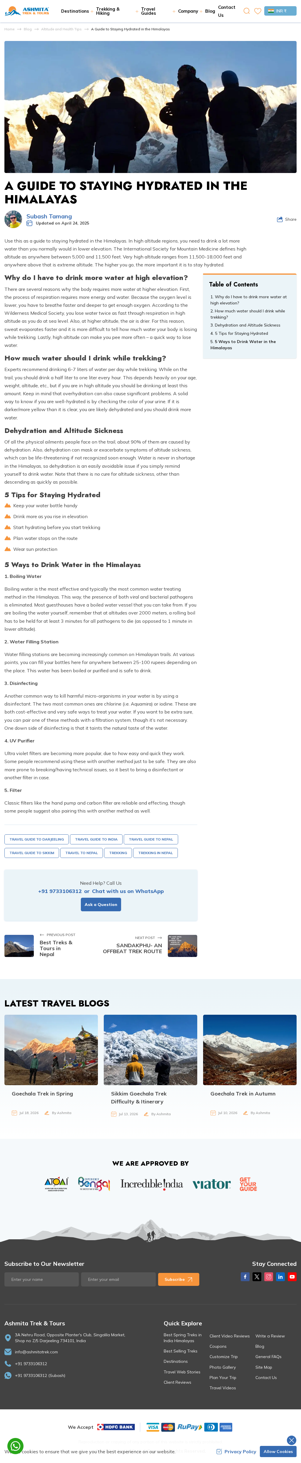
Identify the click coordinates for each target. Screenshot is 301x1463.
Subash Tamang (49, 216)
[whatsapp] (15, 1446)
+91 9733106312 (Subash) (40, 1375)
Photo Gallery (223, 1367)
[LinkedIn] (280, 1276)
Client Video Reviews (230, 1336)
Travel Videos (223, 1387)
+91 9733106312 (60, 891)
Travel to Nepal (81, 853)
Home (9, 29)
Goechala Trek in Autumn (242, 1093)
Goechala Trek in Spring (42, 1093)
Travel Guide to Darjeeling (36, 839)
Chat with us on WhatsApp (128, 891)
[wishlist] (257, 11)
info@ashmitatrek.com (36, 1352)
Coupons (218, 1346)
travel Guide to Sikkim (31, 853)
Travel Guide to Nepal (151, 839)
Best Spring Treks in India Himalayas (183, 1337)
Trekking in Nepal (155, 853)
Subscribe (175, 1279)
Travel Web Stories (182, 1372)
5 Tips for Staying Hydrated (241, 333)
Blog (210, 11)
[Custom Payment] (189, 1427)
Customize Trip (224, 1356)
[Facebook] (245, 1276)
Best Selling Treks (181, 1351)
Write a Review (270, 1336)
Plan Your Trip (223, 1377)
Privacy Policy (240, 1451)
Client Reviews (177, 1382)
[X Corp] (256, 1276)
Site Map (263, 1367)
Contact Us (266, 1377)
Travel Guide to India (96, 839)
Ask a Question (101, 904)
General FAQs (268, 1356)
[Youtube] (292, 1276)
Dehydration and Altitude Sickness (247, 325)
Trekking (118, 853)
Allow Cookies (278, 1451)
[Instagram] (268, 1276)
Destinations (176, 1361)
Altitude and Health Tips (61, 29)
